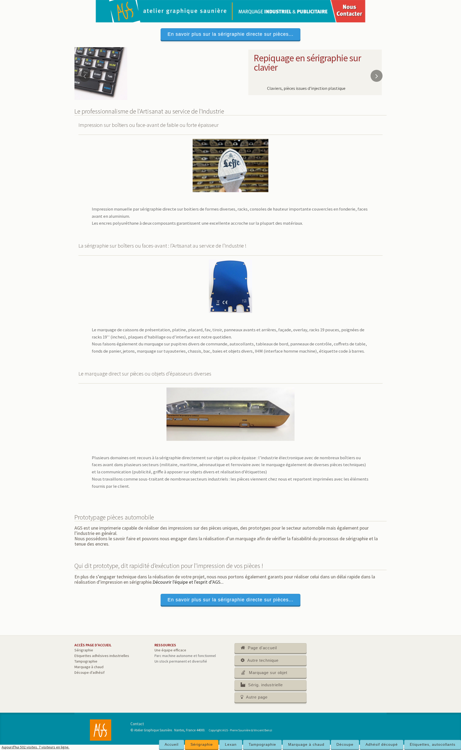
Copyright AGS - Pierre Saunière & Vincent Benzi (240, 730)
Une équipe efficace (170, 650)
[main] (230, 396)
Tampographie (262, 744)
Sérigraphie (201, 744)
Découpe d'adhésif (89, 672)
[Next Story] (377, 76)
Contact (137, 723)
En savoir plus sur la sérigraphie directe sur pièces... (230, 34)
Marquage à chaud (306, 744)
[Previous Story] (84, 76)
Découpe (344, 744)
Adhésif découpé (381, 744)
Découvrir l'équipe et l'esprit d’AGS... (188, 582)
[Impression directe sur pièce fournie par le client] (100, 73)
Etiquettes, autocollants (432, 744)
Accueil (171, 744)
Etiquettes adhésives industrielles (101, 655)
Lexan (231, 744)
